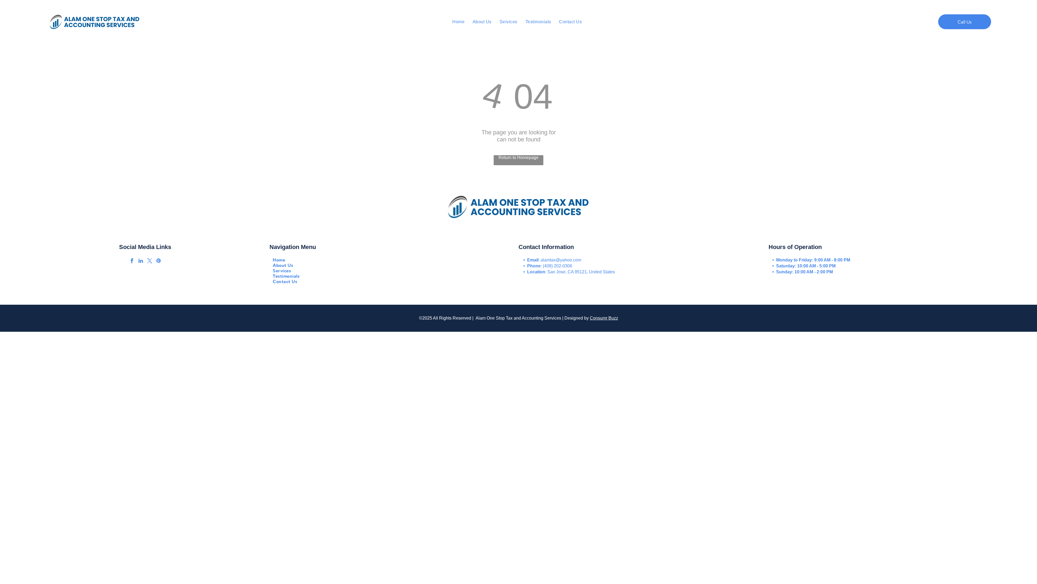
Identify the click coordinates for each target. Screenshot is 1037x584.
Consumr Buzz (604, 318)
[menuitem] (458, 22)
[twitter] (149, 261)
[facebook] (132, 261)
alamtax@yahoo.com (561, 260)
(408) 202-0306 (557, 266)
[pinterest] (158, 261)
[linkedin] (140, 261)
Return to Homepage (518, 157)
